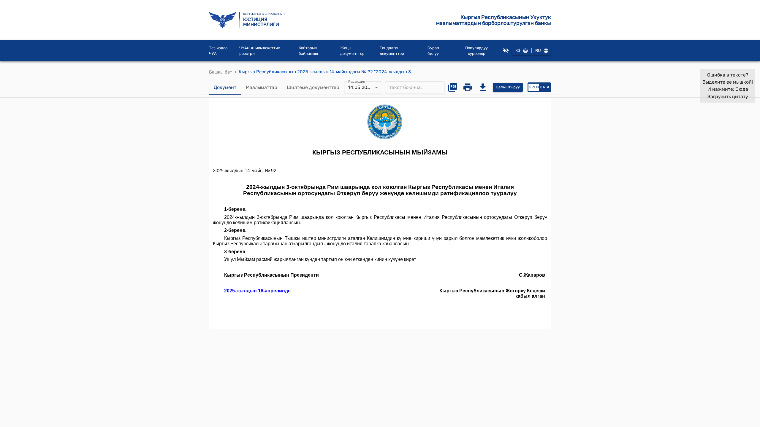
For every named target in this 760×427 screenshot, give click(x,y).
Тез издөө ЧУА (218, 51)
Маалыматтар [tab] (261, 87)
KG (517, 50)
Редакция (356, 81)
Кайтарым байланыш (308, 51)
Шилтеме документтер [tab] (313, 87)
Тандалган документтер (392, 51)
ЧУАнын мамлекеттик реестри (259, 51)
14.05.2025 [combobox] (360, 87)
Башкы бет (220, 72)
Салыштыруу (508, 87)
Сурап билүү (433, 51)
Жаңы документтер (352, 51)
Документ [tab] (225, 87)
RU (538, 50)
